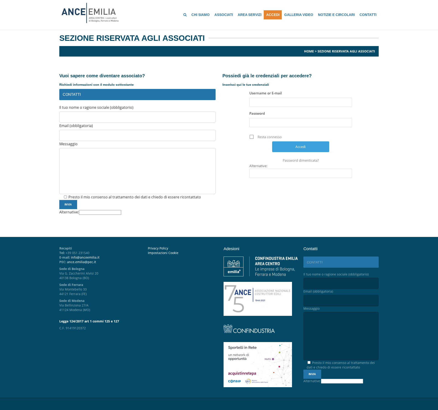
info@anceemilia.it (85, 257)
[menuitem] (182, 253)
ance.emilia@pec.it (81, 262)
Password (257, 113)
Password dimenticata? (301, 160)
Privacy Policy (158, 248)
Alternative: (69, 212)
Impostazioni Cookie (163, 253)
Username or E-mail (265, 93)
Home (309, 51)
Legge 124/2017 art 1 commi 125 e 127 (89, 321)
